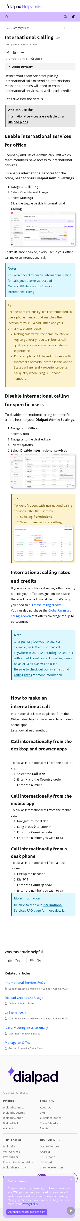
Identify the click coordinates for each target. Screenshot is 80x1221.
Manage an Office (18, 1042)
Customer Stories (51, 1118)
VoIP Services (11, 1152)
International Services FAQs (25, 982)
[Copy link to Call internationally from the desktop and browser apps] (17, 756)
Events (44, 1128)
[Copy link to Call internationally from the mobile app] (40, 804)
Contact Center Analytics (18, 1162)
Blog (42, 1112)
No (39, 960)
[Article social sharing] (8, 52)
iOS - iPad (46, 1162)
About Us (45, 1107)
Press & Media (49, 1123)
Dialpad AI (9, 1146)
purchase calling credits (45, 605)
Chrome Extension (51, 1167)
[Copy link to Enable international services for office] (32, 145)
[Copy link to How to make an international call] (56, 707)
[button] (71, 1211)
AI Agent (8, 1128)
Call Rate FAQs (15, 1013)
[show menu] (73, 6)
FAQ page (34, 910)
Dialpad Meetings (14, 1112)
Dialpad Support (13, 1118)
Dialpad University (14, 1167)
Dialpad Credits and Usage (24, 998)
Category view (20, 28)
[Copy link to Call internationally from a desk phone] (42, 856)
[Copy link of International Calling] (58, 38)
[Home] (23, 6)
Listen (38, 58)
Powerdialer (10, 1157)
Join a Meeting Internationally (26, 1027)
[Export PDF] (14, 52)
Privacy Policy (30, 1204)
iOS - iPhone (47, 1157)
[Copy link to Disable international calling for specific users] (50, 405)
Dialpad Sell (10, 1123)
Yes (17, 960)
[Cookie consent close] (71, 1179)
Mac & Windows (50, 1146)
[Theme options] (73, 17)
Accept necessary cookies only (26, 1212)
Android (45, 1152)
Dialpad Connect (13, 1107)
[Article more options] (72, 28)
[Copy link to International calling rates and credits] (42, 581)
